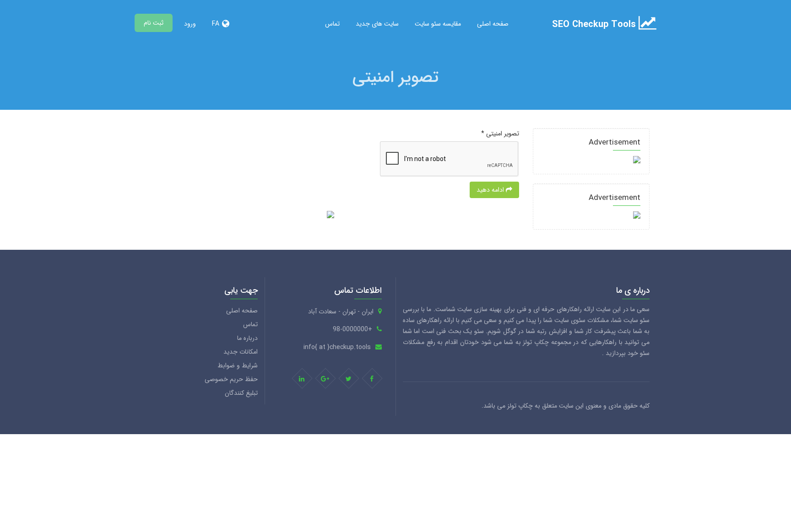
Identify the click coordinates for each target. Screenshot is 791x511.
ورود (190, 24)
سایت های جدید (377, 24)
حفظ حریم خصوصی (231, 379)
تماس (332, 24)
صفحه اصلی (493, 24)
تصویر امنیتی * (500, 134)
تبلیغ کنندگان (241, 393)
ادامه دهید (491, 190)
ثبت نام (153, 23)
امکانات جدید (240, 352)
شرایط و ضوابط (237, 365)
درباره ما (247, 338)
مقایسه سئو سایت (438, 24)
